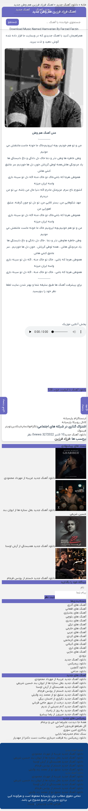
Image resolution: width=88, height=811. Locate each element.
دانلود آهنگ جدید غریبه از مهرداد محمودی (60, 679)
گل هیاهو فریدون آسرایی (71, 726)
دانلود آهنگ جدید (75, 435)
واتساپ (25, 426)
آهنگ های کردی (76, 636)
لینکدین (16, 426)
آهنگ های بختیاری (75, 613)
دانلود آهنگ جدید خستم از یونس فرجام (62, 691)
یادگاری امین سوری (74, 730)
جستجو (12, 22)
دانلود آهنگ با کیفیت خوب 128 (67, 390)
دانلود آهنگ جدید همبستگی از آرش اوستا (61, 687)
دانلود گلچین (78, 667)
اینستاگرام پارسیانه (74, 418)
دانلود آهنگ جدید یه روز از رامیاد (66, 710)
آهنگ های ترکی (77, 625)
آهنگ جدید (23, 10)
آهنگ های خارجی (76, 628)
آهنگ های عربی (76, 632)
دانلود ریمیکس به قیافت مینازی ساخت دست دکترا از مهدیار (49, 738)
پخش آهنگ (43, 10)
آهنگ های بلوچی (76, 617)
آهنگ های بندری (76, 621)
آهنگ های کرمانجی (74, 640)
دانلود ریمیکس (77, 664)
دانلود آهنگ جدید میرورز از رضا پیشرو (63, 714)
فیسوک (81, 431)
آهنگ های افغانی (75, 609)
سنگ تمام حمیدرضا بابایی (70, 734)
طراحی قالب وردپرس (48, 804)
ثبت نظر (49, 597)
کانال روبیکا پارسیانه (74, 422)
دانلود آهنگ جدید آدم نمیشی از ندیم (63, 707)
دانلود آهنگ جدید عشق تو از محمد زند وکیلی (59, 695)
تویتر (8, 426)
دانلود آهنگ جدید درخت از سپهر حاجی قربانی (59, 703)
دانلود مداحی (78, 671)
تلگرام (33, 426)
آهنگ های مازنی (76, 652)
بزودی (82, 656)
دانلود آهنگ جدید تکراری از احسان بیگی (62, 699)
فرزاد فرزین (62, 439)
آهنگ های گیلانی (76, 644)
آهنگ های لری (77, 648)
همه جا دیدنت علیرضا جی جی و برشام (63, 722)
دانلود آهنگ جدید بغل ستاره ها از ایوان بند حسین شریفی (51, 683)
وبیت (30, 804)
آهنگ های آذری (76, 605)
